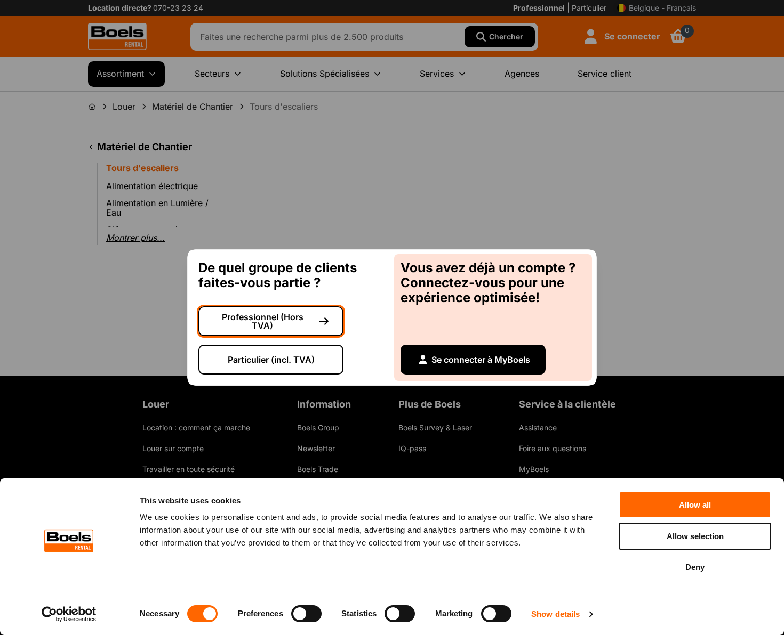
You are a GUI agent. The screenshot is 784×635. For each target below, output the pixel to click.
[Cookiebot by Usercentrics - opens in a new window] (69, 614)
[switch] (306, 613)
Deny (695, 567)
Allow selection (695, 536)
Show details (555, 613)
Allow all (695, 504)
